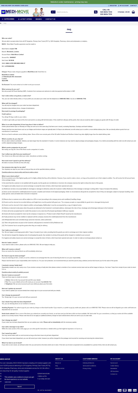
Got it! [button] (20, 386)
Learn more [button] (8, 382)
